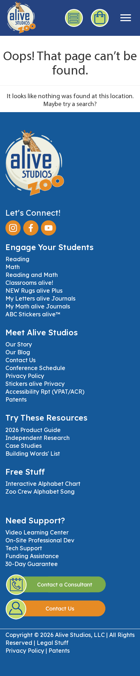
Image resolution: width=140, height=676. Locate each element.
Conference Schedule (35, 367)
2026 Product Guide (33, 429)
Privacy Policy (24, 375)
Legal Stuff (53, 642)
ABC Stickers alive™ (32, 314)
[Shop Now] (100, 18)
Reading (17, 259)
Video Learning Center (37, 532)
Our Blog (17, 352)
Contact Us (20, 360)
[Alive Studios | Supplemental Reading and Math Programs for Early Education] (18, 16)
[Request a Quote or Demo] (74, 18)
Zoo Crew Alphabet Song (40, 491)
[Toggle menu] (126, 18)
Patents (16, 399)
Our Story (18, 344)
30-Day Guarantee (31, 563)
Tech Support (23, 548)
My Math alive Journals (37, 306)
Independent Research (37, 437)
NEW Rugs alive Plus (33, 290)
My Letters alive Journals (40, 298)
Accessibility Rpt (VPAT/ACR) (44, 391)
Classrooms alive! (29, 282)
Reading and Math (31, 274)
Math (12, 266)
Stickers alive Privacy (35, 383)
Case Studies (23, 445)
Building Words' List (32, 453)
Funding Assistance (32, 556)
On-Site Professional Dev (39, 540)
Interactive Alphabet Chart (42, 483)
